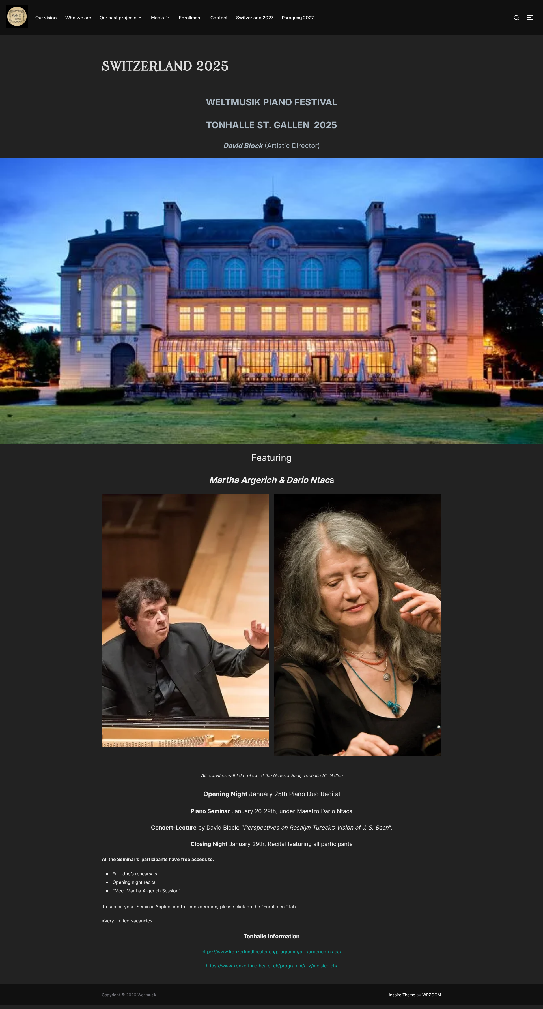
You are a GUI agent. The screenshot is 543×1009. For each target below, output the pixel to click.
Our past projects (118, 18)
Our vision (46, 18)
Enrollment (190, 18)
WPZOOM (431, 994)
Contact (219, 18)
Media (157, 18)
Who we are (78, 18)
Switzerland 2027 (254, 18)
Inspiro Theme (402, 994)
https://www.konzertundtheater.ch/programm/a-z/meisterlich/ (271, 966)
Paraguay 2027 (298, 18)
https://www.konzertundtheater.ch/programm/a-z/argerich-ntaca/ (271, 951)
